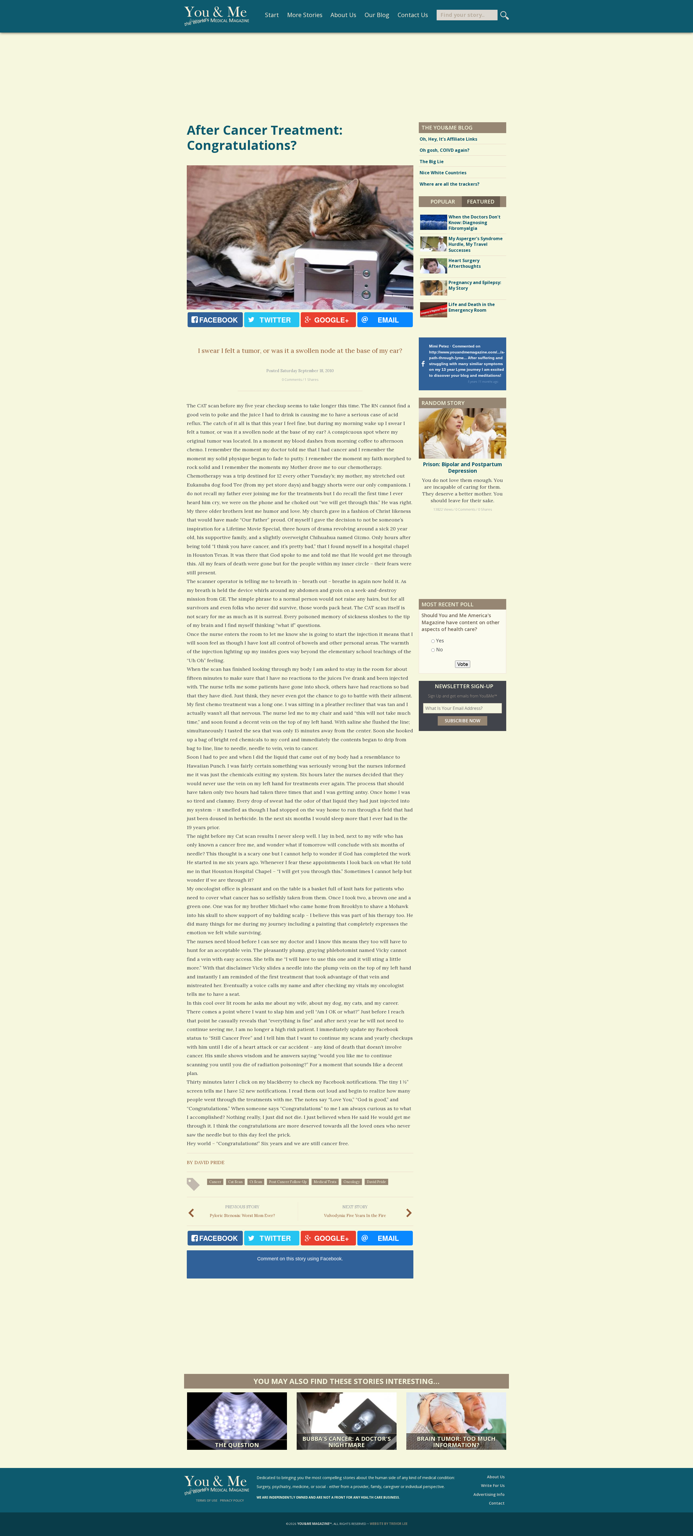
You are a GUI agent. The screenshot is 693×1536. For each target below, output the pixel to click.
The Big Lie (432, 162)
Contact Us (413, 15)
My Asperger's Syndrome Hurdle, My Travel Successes (476, 244)
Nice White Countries (443, 173)
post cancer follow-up (288, 1182)
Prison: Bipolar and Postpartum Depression (462, 450)
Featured (483, 201)
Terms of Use (206, 1500)
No (439, 632)
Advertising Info (489, 1494)
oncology (352, 1182)
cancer (215, 1182)
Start (272, 15)
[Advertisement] (346, 77)
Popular (442, 201)
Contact (497, 1503)
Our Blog (377, 15)
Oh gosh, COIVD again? (444, 150)
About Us (343, 15)
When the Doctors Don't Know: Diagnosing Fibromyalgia (475, 222)
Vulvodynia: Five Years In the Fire (355, 1211)
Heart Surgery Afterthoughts (465, 263)
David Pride (376, 1182)
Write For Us (493, 1485)
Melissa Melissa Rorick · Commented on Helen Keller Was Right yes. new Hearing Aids (466, 355)
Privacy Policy (232, 1500)
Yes (440, 623)
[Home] (216, 16)
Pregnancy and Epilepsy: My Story (475, 285)
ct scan (256, 1182)
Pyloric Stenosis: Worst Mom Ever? (242, 1211)
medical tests (325, 1182)
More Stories (304, 15)
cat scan (235, 1182)
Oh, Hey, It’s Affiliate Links (448, 139)
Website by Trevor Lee (388, 1524)
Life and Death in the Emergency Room (472, 307)
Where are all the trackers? (449, 184)
